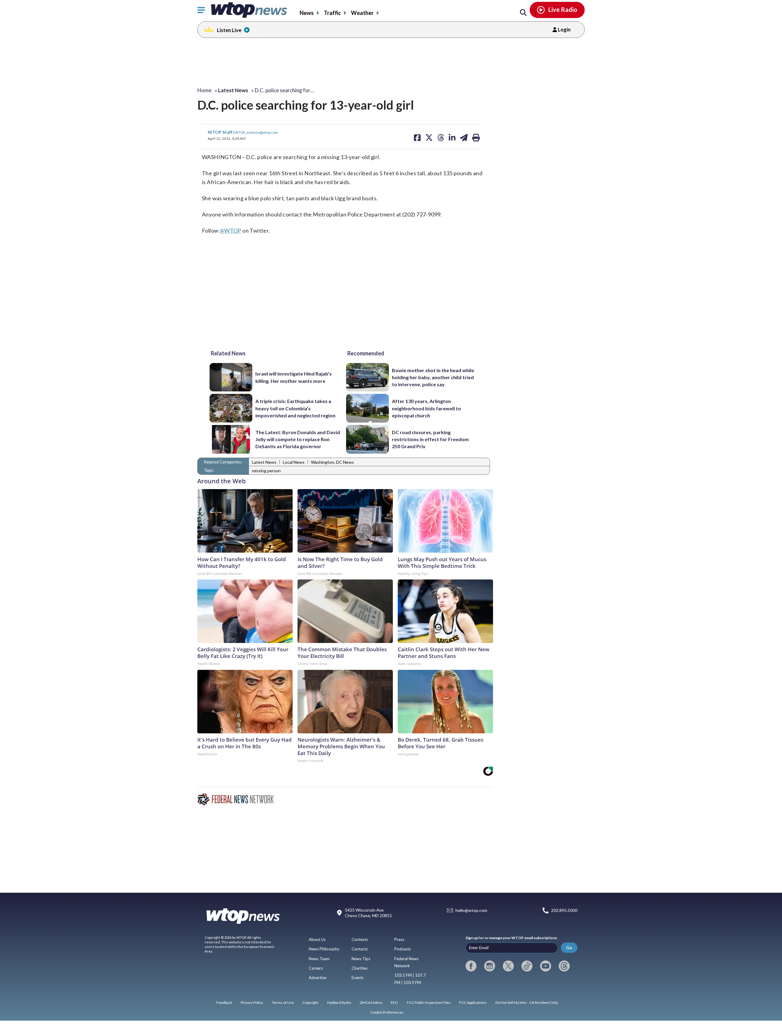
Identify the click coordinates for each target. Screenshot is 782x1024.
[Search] (523, 12)
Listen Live (229, 30)
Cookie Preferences (387, 1012)
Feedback (224, 1002)
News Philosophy (324, 948)
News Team (319, 958)
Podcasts (402, 948)
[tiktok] (526, 965)
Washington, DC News (332, 462)
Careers (316, 968)
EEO (394, 1002)
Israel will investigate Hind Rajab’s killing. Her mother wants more (293, 377)
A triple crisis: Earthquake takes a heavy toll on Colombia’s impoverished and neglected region (295, 408)
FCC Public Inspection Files (429, 1002)
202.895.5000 (564, 910)
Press (399, 939)
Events (358, 977)
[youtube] (545, 965)
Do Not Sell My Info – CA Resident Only (526, 1002)
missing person (266, 470)
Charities (359, 968)
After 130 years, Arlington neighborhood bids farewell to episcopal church (426, 408)
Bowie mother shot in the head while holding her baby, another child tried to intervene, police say (433, 377)
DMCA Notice (371, 1002)
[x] (508, 965)
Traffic (332, 12)
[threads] (564, 965)
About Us (317, 939)
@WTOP (230, 230)
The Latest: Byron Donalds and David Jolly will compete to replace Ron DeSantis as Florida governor (297, 439)
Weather (362, 12)
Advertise (317, 977)
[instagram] (489, 965)
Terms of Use (283, 1002)
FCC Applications (473, 1002)
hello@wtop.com (471, 910)
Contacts (360, 948)
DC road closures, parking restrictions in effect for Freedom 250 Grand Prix (430, 439)
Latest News (264, 462)
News (307, 12)
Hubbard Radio (339, 1002)
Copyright (310, 1002)
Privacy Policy (252, 1002)
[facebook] (471, 965)
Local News (294, 462)
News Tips (361, 958)
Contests (360, 939)
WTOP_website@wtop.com (256, 132)
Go (569, 947)
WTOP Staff (220, 132)
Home (204, 90)
